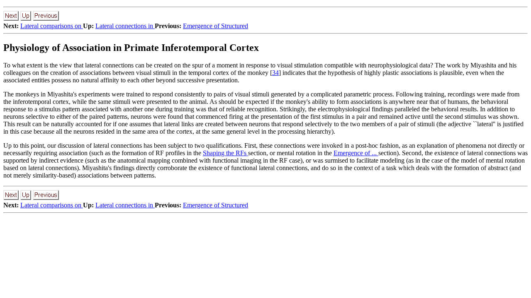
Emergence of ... (356, 152)
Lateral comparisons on (51, 25)
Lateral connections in (125, 25)
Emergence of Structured (215, 25)
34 (275, 72)
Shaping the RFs (225, 152)
